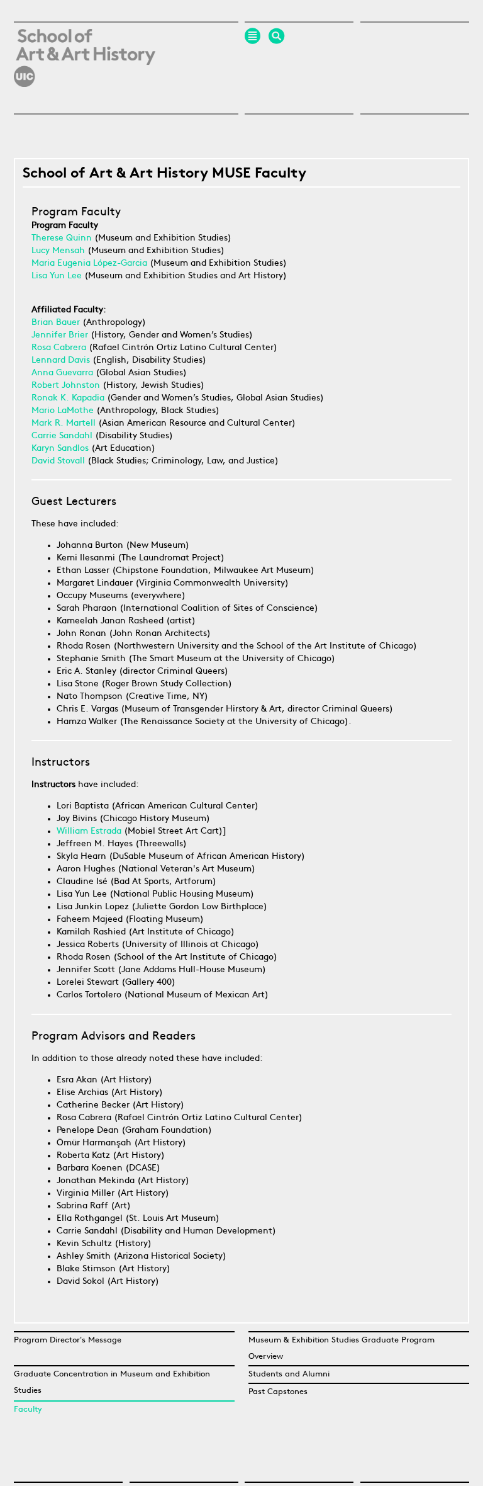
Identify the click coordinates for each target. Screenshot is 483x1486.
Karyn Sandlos (60, 448)
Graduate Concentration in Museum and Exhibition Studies (112, 1382)
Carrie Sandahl (61, 436)
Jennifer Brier (61, 335)
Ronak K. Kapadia (69, 398)
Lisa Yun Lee (56, 276)
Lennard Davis (60, 360)
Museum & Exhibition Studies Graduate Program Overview (341, 1348)
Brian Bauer (55, 322)
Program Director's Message (67, 1340)
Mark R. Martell (63, 423)
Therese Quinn (61, 238)
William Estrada (89, 831)
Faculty (28, 1409)
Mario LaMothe (63, 411)
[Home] (84, 97)
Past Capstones (278, 1392)
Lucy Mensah (58, 251)
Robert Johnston (65, 385)
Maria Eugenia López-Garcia (89, 263)
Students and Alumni (289, 1374)
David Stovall (59, 461)
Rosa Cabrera (60, 348)
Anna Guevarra (62, 373)
